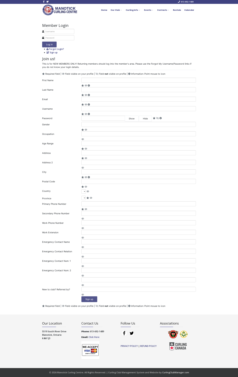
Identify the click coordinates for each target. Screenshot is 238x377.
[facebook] (43, 1)
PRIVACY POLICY (129, 346)
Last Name (47, 89)
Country (46, 191)
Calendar (189, 10)
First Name (47, 80)
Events (147, 10)
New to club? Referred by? (56, 289)
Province (46, 198)
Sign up (54, 52)
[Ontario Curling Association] (173, 334)
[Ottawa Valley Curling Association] (183, 334)
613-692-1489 (187, 1)
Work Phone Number (53, 223)
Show (132, 118)
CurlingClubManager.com (175, 372)
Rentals (177, 10)
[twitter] (47, 1)
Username (47, 108)
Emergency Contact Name (56, 242)
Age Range (47, 143)
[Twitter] (131, 332)
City (44, 172)
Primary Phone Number (54, 204)
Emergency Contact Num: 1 (56, 261)
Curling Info (132, 10)
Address (46, 153)
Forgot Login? (56, 49)
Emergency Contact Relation (57, 251)
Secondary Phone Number (55, 213)
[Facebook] (124, 332)
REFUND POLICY (148, 346)
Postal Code (48, 181)
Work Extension (50, 232)
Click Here (94, 337)
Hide (145, 118)
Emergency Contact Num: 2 (56, 270)
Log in (49, 44)
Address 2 (47, 162)
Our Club (115, 10)
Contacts (162, 10)
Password (47, 118)
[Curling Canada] (178, 346)
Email (45, 99)
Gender (46, 124)
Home (104, 10)
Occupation (48, 134)
